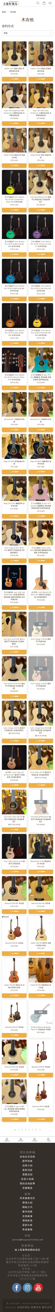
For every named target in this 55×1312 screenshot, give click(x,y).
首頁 (4, 12)
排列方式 (8, 26)
